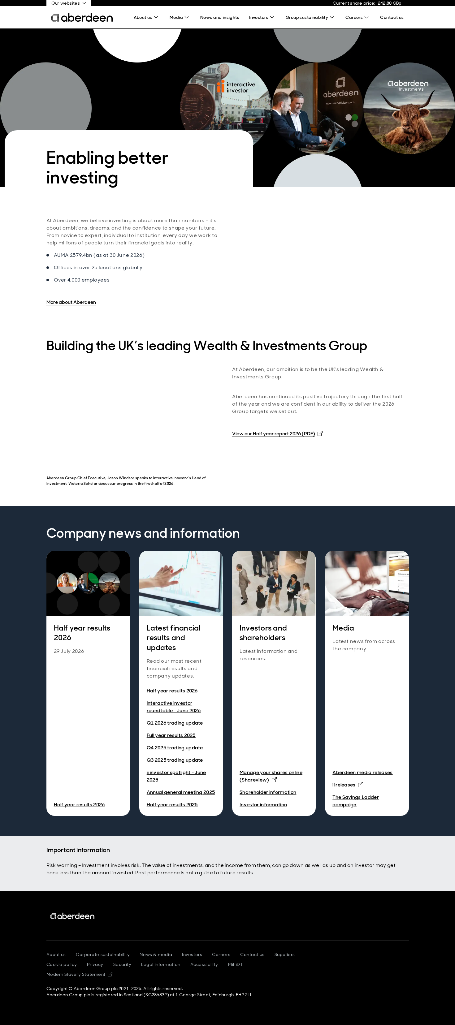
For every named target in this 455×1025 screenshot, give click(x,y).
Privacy (95, 964)
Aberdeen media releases (362, 772)
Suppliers (285, 954)
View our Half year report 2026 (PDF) (277, 433)
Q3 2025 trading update (175, 760)
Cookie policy (61, 964)
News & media (156, 954)
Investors (192, 954)
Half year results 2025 (172, 804)
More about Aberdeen (71, 302)
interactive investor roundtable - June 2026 (174, 707)
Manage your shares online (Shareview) (274, 776)
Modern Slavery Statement (79, 974)
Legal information (160, 964)
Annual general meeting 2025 (181, 792)
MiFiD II (235, 964)
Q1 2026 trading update (175, 723)
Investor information (263, 804)
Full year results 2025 (171, 735)
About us (56, 954)
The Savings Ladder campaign (355, 801)
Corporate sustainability (103, 954)
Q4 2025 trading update (175, 747)
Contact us (252, 954)
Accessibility (204, 964)
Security (122, 964)
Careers (221, 954)
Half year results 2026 (79, 804)
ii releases (347, 784)
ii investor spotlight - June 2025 (176, 776)
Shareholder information (268, 792)
